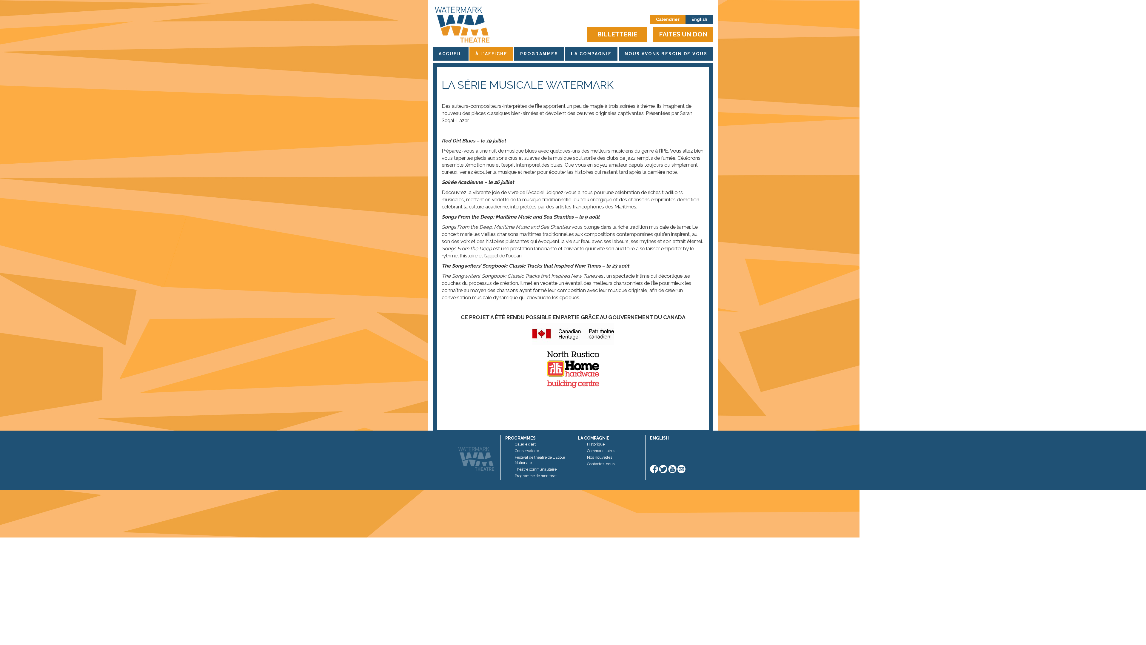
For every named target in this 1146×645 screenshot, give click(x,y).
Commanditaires (601, 451)
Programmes (539, 53)
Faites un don (683, 34)
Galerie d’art (525, 444)
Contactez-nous (600, 464)
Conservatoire (527, 451)
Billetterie (617, 34)
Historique (596, 444)
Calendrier (668, 19)
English (699, 19)
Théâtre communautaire (536, 469)
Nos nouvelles (599, 457)
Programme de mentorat (536, 476)
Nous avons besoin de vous (666, 53)
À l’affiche (491, 53)
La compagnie (591, 53)
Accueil (451, 53)
